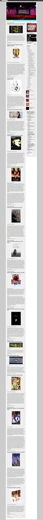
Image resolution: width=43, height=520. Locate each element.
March (29, 83)
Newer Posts (8, 515)
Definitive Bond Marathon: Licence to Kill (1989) (15, 272)
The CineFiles (29, 141)
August (29, 78)
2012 (28, 48)
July (28, 79)
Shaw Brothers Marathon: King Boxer (14, 487)
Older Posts (23, 515)
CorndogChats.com (30, 120)
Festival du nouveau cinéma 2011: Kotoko (14, 109)
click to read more (9, 42)
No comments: (14, 76)
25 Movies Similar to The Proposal (31, 139)
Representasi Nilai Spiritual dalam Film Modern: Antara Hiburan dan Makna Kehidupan (31, 117)
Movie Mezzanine (30, 136)
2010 (28, 86)
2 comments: (14, 405)
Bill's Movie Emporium (30, 113)
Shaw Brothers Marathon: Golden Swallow (14, 375)
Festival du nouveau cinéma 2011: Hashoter (15, 135)
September (29, 77)
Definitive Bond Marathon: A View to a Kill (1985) (16, 452)
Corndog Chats (29, 119)
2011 (28, 49)
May (28, 81)
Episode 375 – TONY (30, 147)
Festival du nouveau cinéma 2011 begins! (14, 341)
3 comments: (14, 306)
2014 (28, 46)
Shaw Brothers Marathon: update (13, 355)
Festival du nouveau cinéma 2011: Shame (14, 207)
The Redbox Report (30, 149)
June (28, 80)
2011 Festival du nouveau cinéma (11, 351)
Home (16, 515)
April (28, 82)
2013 (28, 47)
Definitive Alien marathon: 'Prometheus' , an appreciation (31, 108)
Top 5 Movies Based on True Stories (31, 137)
